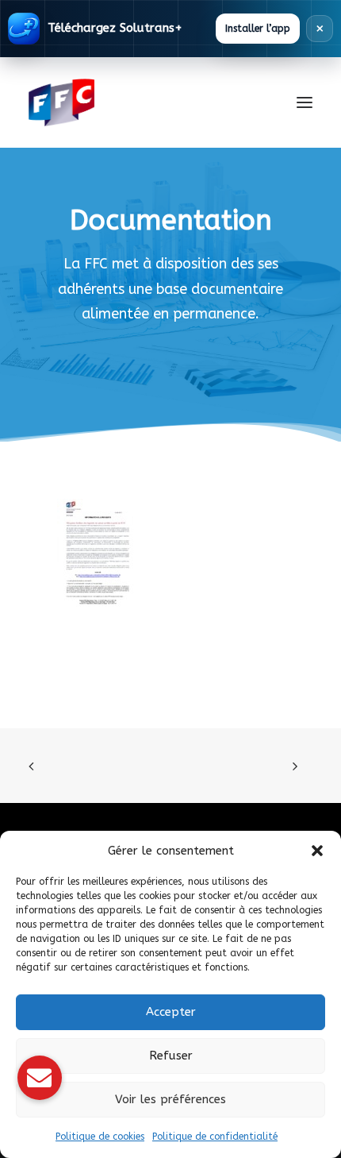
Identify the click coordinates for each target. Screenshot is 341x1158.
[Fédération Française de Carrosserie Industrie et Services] (119, 102)
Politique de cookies (100, 1136)
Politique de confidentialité (215, 1136)
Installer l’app (257, 28)
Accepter (171, 1012)
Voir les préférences (170, 1099)
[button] (317, 851)
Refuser (171, 1055)
